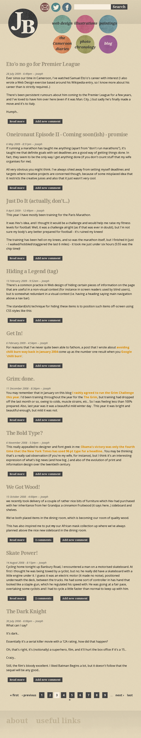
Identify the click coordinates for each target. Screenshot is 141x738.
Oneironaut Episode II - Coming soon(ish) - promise (67, 135)
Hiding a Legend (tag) (32, 271)
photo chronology (85, 44)
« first (14, 695)
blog (108, 43)
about (17, 720)
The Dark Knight (26, 611)
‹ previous (29, 695)
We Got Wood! (23, 487)
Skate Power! (21, 553)
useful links (58, 720)
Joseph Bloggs (22, 23)
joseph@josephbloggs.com (44, 7)
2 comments (43, 540)
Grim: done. (20, 379)
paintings (108, 23)
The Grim (90, 397)
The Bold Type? (24, 433)
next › (119, 695)
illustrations (85, 23)
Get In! (14, 333)
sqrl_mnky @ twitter (55, 7)
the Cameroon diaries (62, 43)
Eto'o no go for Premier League (43, 64)
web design (62, 23)
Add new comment (48, 121)
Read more (18, 121)
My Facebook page (66, 7)
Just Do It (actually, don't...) (38, 201)
